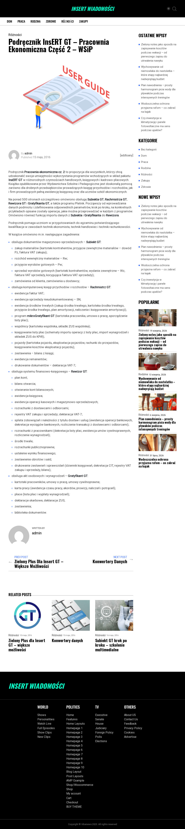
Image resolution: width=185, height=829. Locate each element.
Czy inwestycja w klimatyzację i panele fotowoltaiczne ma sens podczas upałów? (155, 124)
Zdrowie (51, 21)
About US (130, 715)
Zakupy (83, 21)
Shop (69, 789)
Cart (68, 798)
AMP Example (75, 780)
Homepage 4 (74, 741)
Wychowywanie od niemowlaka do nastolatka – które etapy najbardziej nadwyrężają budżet (158, 73)
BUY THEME (74, 806)
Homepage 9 (74, 763)
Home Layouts (75, 723)
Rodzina (35, 21)
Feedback (130, 723)
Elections (101, 741)
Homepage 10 (75, 767)
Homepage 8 (74, 758)
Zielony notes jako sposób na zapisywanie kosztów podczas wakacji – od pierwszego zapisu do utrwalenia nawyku (158, 52)
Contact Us (131, 719)
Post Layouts (74, 776)
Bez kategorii (148, 149)
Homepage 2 (74, 732)
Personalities (45, 719)
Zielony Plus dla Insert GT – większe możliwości (38, 563)
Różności (67, 21)
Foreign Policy (104, 732)
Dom (9, 21)
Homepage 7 (74, 754)
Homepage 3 (74, 737)
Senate (99, 719)
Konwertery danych (110, 561)
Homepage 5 (74, 745)
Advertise (130, 737)
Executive (101, 715)
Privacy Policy (133, 728)
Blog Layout (73, 771)
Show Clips (44, 732)
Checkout (72, 802)
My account (73, 793)
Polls (98, 737)
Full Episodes (46, 728)
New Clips (43, 737)
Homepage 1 (74, 728)
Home (70, 715)
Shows (41, 715)
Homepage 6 (74, 750)
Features (72, 719)
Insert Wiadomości (92, 8)
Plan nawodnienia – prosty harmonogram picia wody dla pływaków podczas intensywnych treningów (158, 91)
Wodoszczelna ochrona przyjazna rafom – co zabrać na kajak (158, 107)
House (99, 723)
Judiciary (101, 728)
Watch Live (44, 723)
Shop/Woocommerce (78, 785)
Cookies (129, 732)
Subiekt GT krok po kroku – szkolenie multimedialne (111, 645)
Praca (21, 21)
